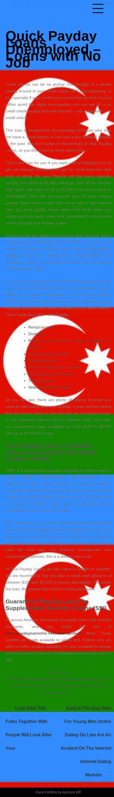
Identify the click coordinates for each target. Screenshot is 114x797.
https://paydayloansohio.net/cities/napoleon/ (44, 633)
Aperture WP (71, 792)
